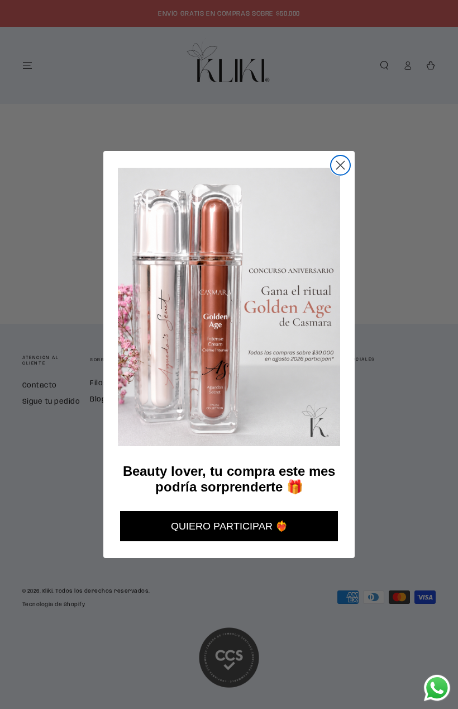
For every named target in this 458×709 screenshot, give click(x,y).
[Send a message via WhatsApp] (437, 688)
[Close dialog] (340, 165)
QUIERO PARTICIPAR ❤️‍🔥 (229, 526)
